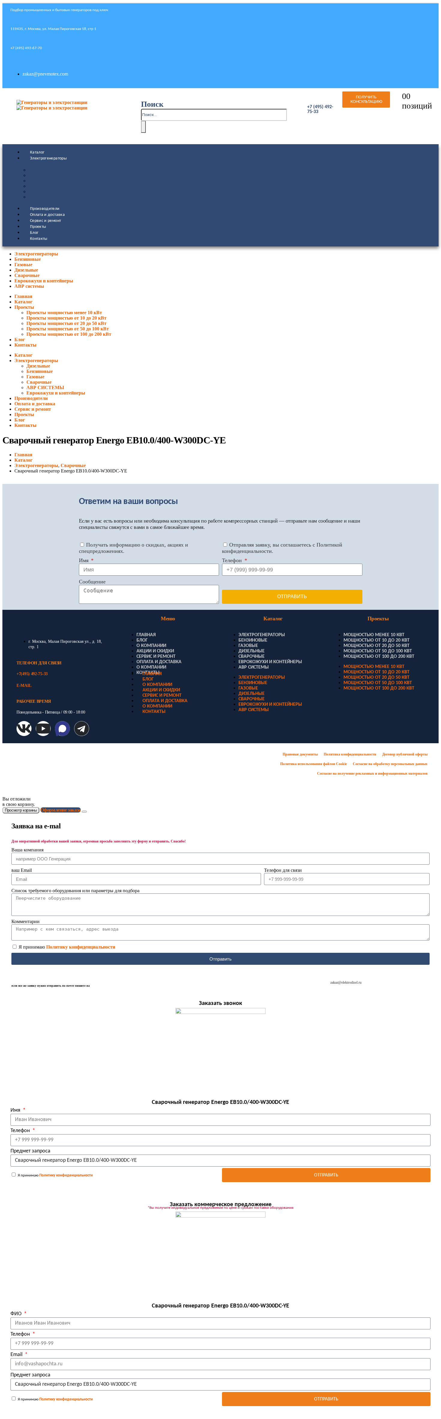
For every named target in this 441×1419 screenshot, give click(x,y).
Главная (23, 296)
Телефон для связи (283, 870)
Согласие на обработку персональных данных (390, 764)
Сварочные (45, 186)
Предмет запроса (30, 1151)
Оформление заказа (60, 809)
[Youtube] (43, 728)
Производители (45, 209)
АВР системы (29, 286)
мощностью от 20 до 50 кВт (377, 645)
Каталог (37, 152)
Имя (84, 560)
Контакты (38, 239)
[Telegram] (81, 728)
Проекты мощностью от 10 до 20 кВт (66, 317)
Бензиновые (47, 175)
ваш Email (21, 870)
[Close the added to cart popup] (84, 811)
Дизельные (45, 170)
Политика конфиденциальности (350, 754)
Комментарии (25, 921)
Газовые (42, 181)
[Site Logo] (51, 105)
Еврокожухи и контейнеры (66, 197)
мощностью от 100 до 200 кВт (379, 656)
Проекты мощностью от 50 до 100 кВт (67, 328)
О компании (151, 645)
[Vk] (24, 728)
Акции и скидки (155, 651)
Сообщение (92, 582)
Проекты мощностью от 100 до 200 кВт (68, 334)
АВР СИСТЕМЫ (48, 191)
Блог (34, 233)
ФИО (16, 1314)
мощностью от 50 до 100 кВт (378, 651)
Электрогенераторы (48, 158)
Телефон (232, 560)
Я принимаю (67, 946)
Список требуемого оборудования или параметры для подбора (75, 890)
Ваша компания (27, 849)
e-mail (23, 685)
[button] (152, 104)
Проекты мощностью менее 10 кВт (64, 312)
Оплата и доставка (47, 215)
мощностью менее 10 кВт (374, 635)
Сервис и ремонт (45, 221)
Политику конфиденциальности (80, 946)
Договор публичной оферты (405, 754)
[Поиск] (143, 127)
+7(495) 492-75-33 (32, 674)
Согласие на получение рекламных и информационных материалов (372, 773)
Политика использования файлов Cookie (313, 764)
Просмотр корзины (21, 810)
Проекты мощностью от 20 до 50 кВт (66, 323)
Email (17, 1355)
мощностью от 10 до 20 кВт (377, 640)
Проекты (38, 227)
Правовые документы (300, 754)
